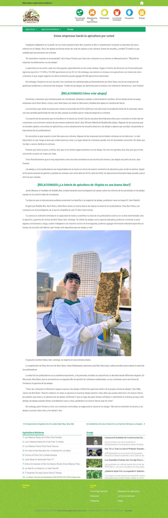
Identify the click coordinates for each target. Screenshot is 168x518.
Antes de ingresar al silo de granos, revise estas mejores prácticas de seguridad (53, 464)
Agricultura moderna (50, 29)
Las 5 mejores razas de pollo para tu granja (44, 442)
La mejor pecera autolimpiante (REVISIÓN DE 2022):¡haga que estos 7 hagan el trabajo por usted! (54, 477)
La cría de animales (126, 496)
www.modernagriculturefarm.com (71, 511)
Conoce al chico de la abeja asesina (41, 455)
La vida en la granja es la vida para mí (41, 468)
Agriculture (30, 29)
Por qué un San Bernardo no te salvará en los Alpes (48, 451)
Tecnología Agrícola (98, 491)
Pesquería (94, 501)
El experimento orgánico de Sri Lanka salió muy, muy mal (49, 424)
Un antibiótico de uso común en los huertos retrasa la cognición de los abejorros (114, 424)
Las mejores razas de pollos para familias (43, 437)
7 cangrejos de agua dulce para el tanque (43, 473)
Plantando (94, 496)
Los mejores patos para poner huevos (41, 446)
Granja (70, 29)
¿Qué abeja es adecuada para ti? (39, 459)
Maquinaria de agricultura (129, 491)
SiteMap (128, 511)
